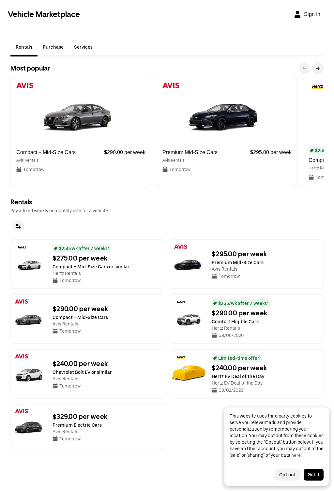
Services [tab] (83, 47)
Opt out (287, 474)
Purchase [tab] (53, 47)
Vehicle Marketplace (44, 14)
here (296, 455)
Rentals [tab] (24, 47)
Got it (314, 474)
